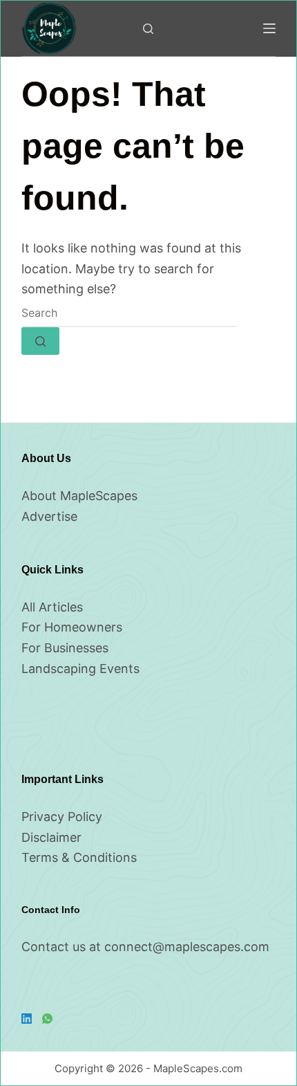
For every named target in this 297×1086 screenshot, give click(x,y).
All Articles (52, 607)
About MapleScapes (79, 495)
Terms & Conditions (79, 857)
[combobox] (129, 313)
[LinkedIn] (26, 1018)
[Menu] (269, 28)
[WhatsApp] (47, 1018)
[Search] (148, 29)
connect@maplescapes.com (186, 946)
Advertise (49, 516)
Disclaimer (51, 837)
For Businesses (64, 648)
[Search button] (40, 341)
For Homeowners (71, 627)
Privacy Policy (61, 816)
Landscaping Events (80, 668)
